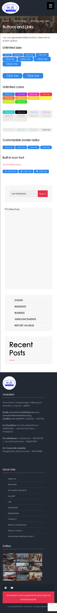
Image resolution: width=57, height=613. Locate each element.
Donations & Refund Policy (21, 536)
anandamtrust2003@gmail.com (24, 412)
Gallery (11, 496)
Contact (12, 519)
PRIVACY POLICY (15, 531)
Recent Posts (21, 348)
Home (6, 21)
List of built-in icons (12, 164)
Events (19, 300)
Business (20, 312)
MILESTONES (13, 508)
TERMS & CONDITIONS (17, 525)
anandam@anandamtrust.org (17, 415)
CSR (9, 502)
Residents (20, 306)
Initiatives (12, 484)
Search (42, 194)
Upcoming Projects (17, 490)
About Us (12, 479)
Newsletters (13, 513)
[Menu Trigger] (50, 5)
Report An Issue (24, 325)
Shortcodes (20, 21)
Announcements (25, 319)
